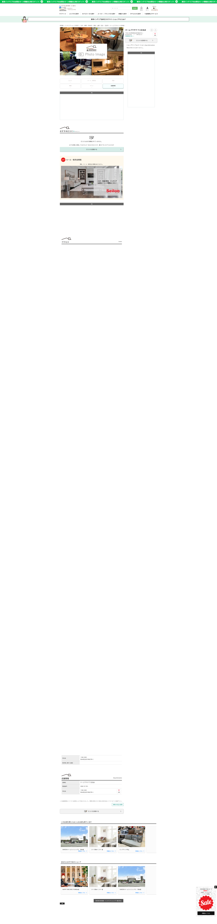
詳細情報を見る (129, 36)
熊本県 (90, 25)
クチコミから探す (135, 14)
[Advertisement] (141, 80)
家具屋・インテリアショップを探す (69, 25)
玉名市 (106, 25)
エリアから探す (74, 14)
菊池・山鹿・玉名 (98, 25)
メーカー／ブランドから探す (106, 14)
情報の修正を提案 (117, 804)
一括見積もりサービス (151, 14)
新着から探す (123, 14)
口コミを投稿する (141, 40)
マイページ (62, 14)
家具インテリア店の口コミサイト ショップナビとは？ (108, 19)
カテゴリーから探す (88, 14)
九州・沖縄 (83, 25)
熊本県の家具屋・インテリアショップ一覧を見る (109, 901)
